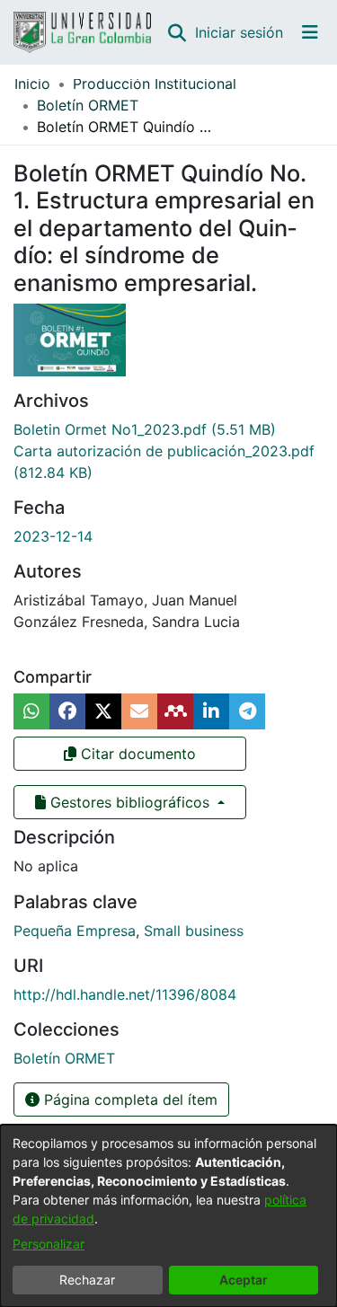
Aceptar (243, 1279)
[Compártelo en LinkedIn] (211, 711)
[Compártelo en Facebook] (67, 711)
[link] (144, 429)
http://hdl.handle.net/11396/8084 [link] (124, 994)
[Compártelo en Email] (139, 711)
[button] (176, 32)
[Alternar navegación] (310, 32)
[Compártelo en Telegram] (247, 711)
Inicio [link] (32, 84)
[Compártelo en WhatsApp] (31, 711)
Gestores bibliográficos (130, 802)
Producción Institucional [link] (154, 84)
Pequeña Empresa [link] (74, 931)
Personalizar (48, 1243)
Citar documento (136, 754)
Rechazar (87, 1279)
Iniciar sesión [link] (240, 32)
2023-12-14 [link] (53, 536)
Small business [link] (194, 931)
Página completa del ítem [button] (128, 1099)
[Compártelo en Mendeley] (175, 711)
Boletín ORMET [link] (87, 105)
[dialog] (168, 1216)
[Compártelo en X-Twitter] (103, 711)
